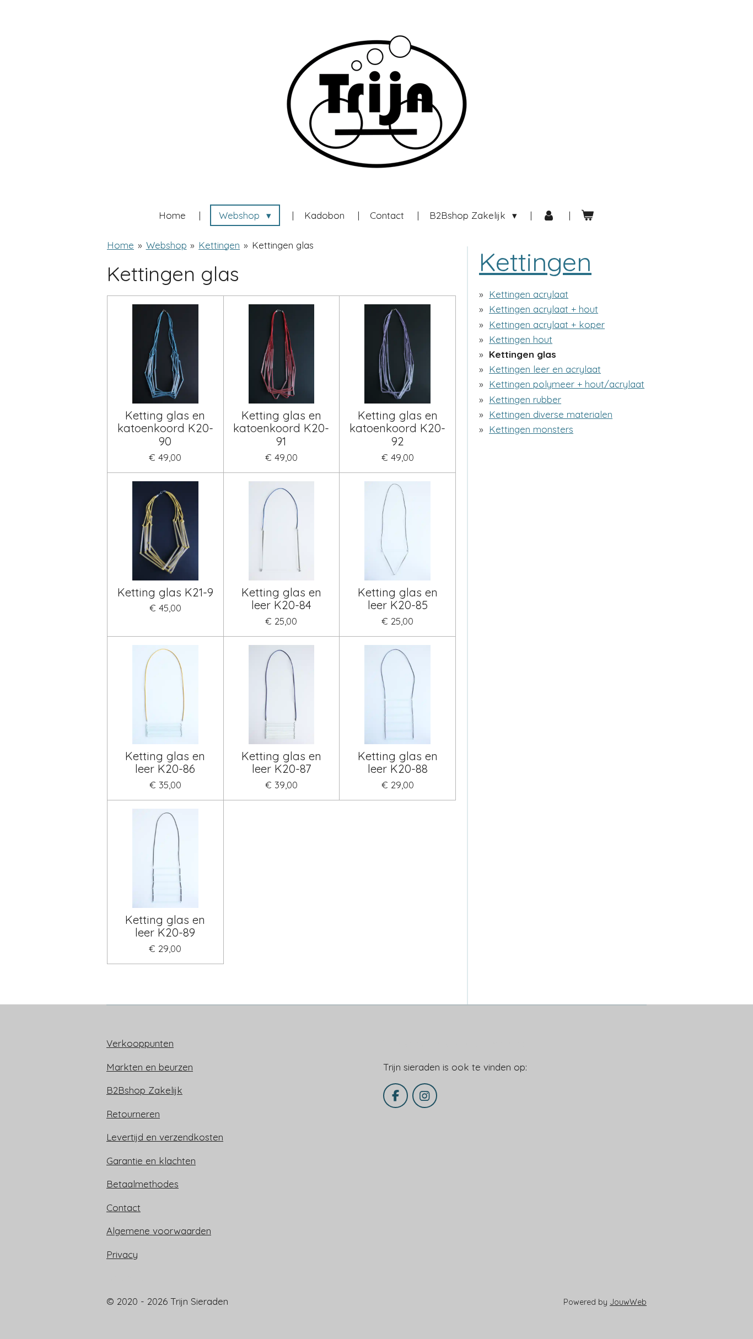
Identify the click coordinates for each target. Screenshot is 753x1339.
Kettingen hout (520, 339)
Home (120, 245)
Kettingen (219, 245)
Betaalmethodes (142, 1184)
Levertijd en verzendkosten (164, 1137)
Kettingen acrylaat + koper (547, 324)
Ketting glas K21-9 (165, 592)
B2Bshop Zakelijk (144, 1090)
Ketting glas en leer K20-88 (398, 763)
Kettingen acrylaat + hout (543, 309)
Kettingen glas (283, 245)
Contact (123, 1207)
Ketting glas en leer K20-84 (281, 599)
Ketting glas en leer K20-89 (165, 926)
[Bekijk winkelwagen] (587, 215)
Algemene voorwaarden (158, 1230)
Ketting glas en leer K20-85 (398, 599)
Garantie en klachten (151, 1160)
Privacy (122, 1254)
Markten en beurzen (149, 1067)
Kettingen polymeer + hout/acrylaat (566, 384)
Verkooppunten (140, 1043)
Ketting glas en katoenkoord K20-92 (397, 428)
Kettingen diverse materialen (550, 414)
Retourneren (133, 1114)
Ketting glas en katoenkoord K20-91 (281, 428)
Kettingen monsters (531, 429)
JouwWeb (628, 1302)
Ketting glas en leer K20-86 (165, 763)
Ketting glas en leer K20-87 (281, 763)
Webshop (166, 245)
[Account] (549, 215)
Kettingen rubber (525, 399)
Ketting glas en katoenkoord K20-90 (165, 428)
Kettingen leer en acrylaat (545, 369)
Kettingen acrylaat (528, 294)
